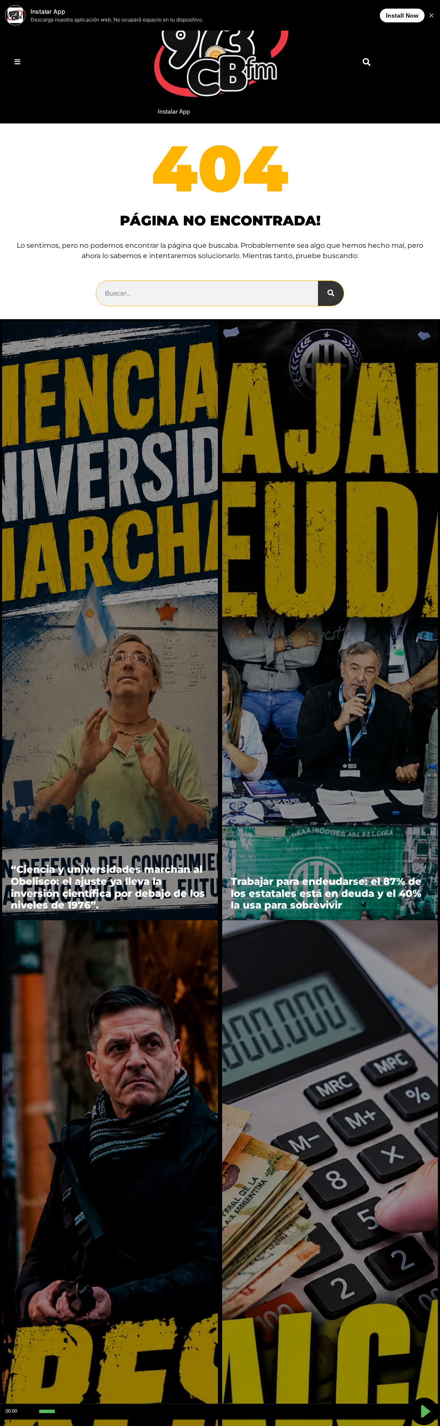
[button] (366, 61)
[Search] (331, 293)
